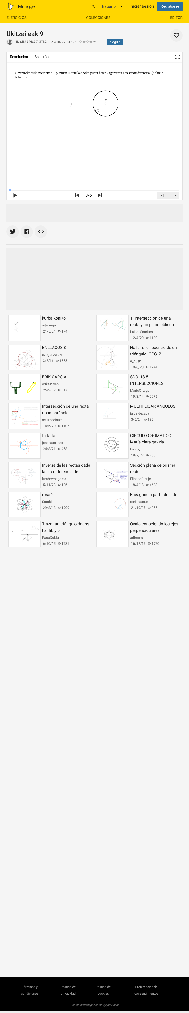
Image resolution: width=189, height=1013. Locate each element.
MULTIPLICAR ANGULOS (152, 406)
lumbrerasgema (54, 479)
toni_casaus (139, 502)
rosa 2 (48, 494)
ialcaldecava (139, 413)
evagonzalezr (52, 355)
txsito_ (135, 449)
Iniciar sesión (142, 6)
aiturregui (49, 325)
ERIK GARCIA (54, 377)
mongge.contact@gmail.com (101, 1005)
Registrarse (169, 6)
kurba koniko (54, 318)
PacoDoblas (51, 538)
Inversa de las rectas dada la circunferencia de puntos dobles (66, 472)
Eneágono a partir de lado (153, 494)
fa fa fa (48, 435)
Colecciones (98, 17)
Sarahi (47, 502)
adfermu (136, 538)
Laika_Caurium (141, 332)
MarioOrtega (140, 390)
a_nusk (135, 361)
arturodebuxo (52, 420)
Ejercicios (16, 17)
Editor (176, 17)
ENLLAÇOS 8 (54, 347)
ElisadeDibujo (140, 479)
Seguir (115, 42)
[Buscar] (93, 6)
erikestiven (50, 384)
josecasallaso (52, 443)
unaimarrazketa (31, 42)
